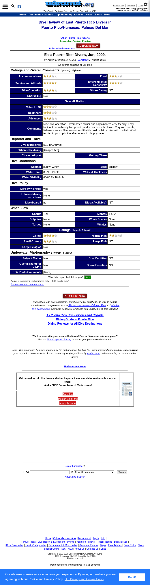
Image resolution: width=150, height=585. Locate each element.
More (107, 14)
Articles (78, 14)
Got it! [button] (132, 577)
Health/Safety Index (35, 545)
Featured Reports (85, 541)
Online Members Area (64, 538)
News (89, 14)
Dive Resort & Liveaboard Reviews (56, 541)
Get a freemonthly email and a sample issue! (68, 399)
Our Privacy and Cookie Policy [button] (84, 579)
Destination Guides (41, 14)
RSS (63, 548)
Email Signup (118, 5)
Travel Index (29, 541)
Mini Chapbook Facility (59, 339)
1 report (83, 59)
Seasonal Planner (88, 545)
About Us (80, 548)
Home (23, 14)
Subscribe (131, 5)
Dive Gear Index (14, 545)
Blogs (98, 14)
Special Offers (51, 548)
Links (103, 548)
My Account (84, 538)
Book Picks (130, 545)
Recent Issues (104, 541)
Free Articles (115, 545)
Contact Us (92, 548)
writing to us (93, 353)
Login (140, 5)
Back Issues (121, 541)
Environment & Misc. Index (62, 545)
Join (103, 538)
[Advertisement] (75, 435)
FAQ (70, 548)
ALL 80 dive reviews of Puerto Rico (87, 305)
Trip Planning (63, 14)
